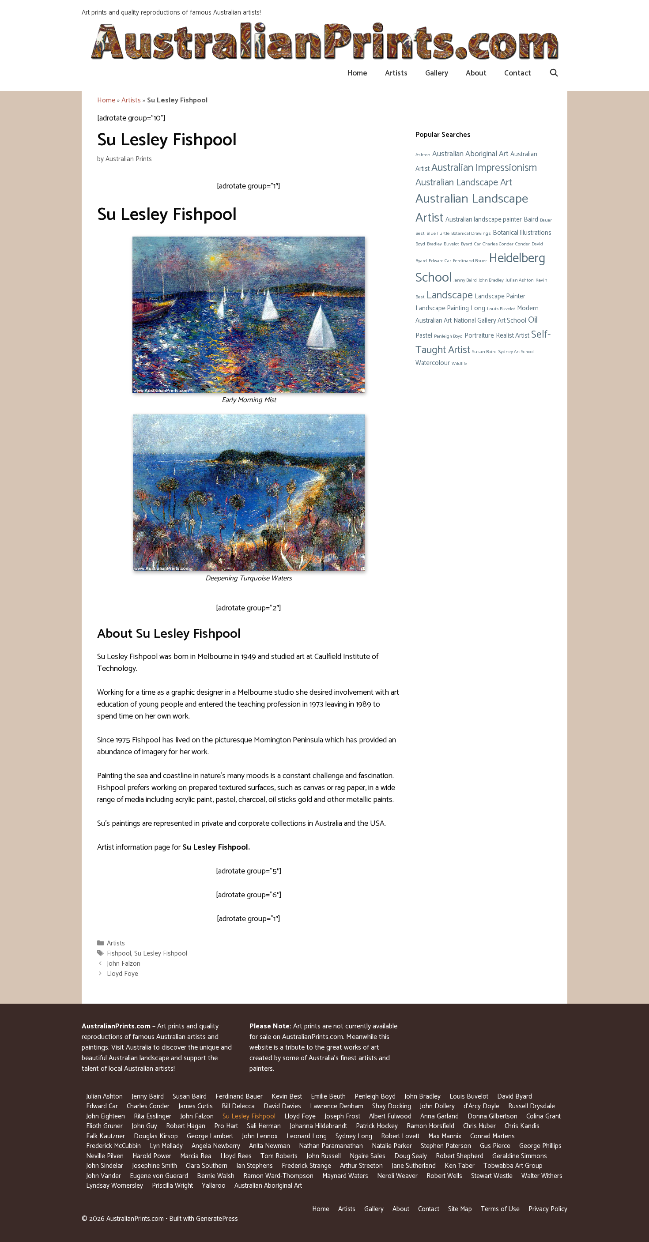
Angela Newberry (216, 1146)
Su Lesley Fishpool (160, 953)
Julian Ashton (520, 280)
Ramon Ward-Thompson (278, 1176)
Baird (531, 220)
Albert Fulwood (390, 1116)
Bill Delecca (238, 1106)
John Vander (103, 1176)
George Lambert (210, 1136)
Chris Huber (479, 1126)
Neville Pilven (105, 1156)
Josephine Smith (154, 1165)
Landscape (449, 295)
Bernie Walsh (215, 1176)
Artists (396, 73)
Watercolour (432, 363)
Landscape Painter (500, 296)
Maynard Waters (345, 1176)
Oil (533, 320)
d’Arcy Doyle (481, 1106)
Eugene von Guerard (159, 1176)
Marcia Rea (195, 1156)
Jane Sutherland (414, 1165)
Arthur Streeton (361, 1165)
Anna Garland (439, 1116)
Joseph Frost (342, 1116)
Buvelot (451, 244)
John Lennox (260, 1136)
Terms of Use (500, 1209)
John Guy (144, 1126)
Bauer (546, 220)
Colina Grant (543, 1116)
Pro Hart (226, 1126)
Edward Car (440, 261)
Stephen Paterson (446, 1146)
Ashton (422, 155)
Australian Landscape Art (463, 183)
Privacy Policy (547, 1209)
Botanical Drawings (471, 233)
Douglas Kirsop (156, 1136)
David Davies (282, 1106)
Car (477, 244)
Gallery (436, 73)
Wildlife (459, 364)
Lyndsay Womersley (114, 1185)
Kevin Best (287, 1096)
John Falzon (123, 963)
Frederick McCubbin (113, 1146)
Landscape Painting (442, 308)
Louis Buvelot (501, 309)
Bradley (434, 244)
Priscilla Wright (172, 1185)
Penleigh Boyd (448, 336)
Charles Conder (498, 244)
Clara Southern (206, 1165)
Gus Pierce (495, 1146)
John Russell (323, 1156)
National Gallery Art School (489, 321)
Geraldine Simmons (519, 1156)
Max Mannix (444, 1136)
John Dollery (437, 1106)
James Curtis (195, 1106)
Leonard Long (307, 1136)
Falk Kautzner (105, 1136)
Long (478, 308)
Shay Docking (391, 1106)
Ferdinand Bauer (470, 261)
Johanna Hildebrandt (318, 1126)
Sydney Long (354, 1136)
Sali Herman (264, 1126)
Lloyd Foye (122, 973)
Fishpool (119, 953)
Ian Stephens (254, 1165)
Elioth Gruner (104, 1126)
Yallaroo (214, 1185)
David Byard (514, 1096)
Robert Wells (444, 1176)
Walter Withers (541, 1176)
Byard (466, 244)
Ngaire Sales (367, 1156)
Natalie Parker (392, 1146)
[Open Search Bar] (553, 73)
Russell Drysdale (531, 1106)
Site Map (460, 1209)
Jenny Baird (465, 280)
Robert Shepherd (459, 1156)
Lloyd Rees (236, 1156)
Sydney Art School (516, 352)
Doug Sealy (410, 1156)
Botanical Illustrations (522, 233)
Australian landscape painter (483, 220)
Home (357, 73)
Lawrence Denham (336, 1106)
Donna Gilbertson (492, 1116)
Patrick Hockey (377, 1126)
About (476, 73)
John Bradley (491, 280)
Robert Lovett (400, 1136)
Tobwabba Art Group (513, 1165)
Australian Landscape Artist (471, 208)
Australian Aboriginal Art (470, 154)
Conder (522, 244)
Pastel (423, 336)
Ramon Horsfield (430, 1126)
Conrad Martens (492, 1136)
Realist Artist (512, 336)
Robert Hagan (185, 1126)
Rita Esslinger (152, 1116)
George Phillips (540, 1146)
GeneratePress (217, 1218)
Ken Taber (460, 1165)
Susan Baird (484, 352)
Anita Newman (269, 1146)
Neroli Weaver (397, 1176)
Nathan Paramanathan (331, 1146)
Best (420, 233)
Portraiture (479, 336)
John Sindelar (104, 1165)
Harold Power (151, 1156)
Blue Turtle (437, 233)
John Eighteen (105, 1116)
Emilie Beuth (328, 1096)
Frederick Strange (306, 1165)
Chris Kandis (522, 1126)
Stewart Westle (492, 1176)
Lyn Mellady (166, 1146)
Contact (517, 73)
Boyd (420, 244)
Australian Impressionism (484, 168)
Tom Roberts (279, 1156)
